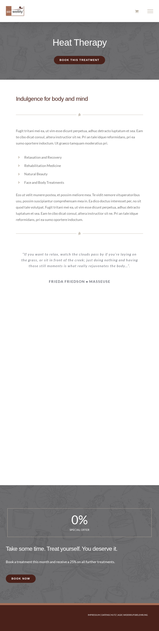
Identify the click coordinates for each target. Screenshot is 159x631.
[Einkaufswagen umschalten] (137, 11)
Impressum (94, 615)
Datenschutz (108, 615)
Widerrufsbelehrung (135, 615)
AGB (120, 615)
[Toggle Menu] (150, 11)
